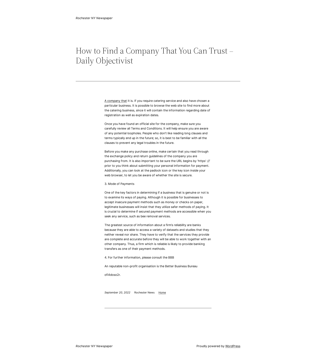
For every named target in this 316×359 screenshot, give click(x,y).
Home (162, 292)
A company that (116, 100)
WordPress (232, 346)
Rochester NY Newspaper (94, 18)
